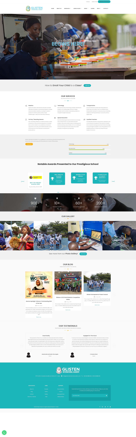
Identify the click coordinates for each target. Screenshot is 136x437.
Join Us (87, 88)
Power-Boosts (40, 409)
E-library (88, 1)
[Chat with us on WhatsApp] (4, 432)
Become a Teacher (32, 399)
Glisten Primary (104, 1)
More (85, 8)
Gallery (46, 396)
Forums (60, 393)
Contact (105, 8)
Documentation (60, 391)
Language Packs (60, 396)
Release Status (61, 399)
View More (29, 146)
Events (46, 393)
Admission (67, 8)
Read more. (38, 319)
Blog (98, 8)
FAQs (46, 399)
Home (52, 8)
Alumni (92, 8)
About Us (32, 391)
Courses (46, 391)
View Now (83, 256)
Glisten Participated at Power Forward (97, 297)
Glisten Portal (94, 1)
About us (59, 8)
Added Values (77, 8)
